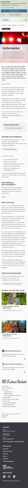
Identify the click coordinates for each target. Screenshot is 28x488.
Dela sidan (5, 415)
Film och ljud (6, 401)
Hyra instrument (7, 388)
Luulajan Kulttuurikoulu (9, 403)
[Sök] (22, 19)
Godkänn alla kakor (14, 11)
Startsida (4, 25)
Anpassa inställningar (15, 14)
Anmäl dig (5, 386)
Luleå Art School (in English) (11, 399)
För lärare (6, 390)
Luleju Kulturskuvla (8, 404)
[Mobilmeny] (25, 20)
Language (6, 28)
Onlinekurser (6, 397)
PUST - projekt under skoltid (12, 395)
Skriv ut (5, 416)
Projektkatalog (8, 393)
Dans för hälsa (8, 392)
